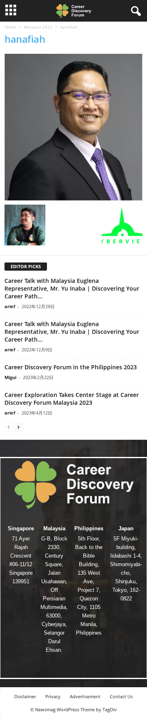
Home (10, 27)
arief (9, 306)
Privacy (52, 696)
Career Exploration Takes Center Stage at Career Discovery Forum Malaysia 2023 (71, 398)
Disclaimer (25, 696)
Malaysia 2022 (38, 27)
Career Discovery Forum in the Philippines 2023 (70, 367)
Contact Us (121, 696)
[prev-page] (8, 427)
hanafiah (24, 39)
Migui (10, 377)
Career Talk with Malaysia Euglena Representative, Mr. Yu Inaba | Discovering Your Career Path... (71, 288)
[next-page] (18, 427)
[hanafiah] (73, 127)
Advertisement (85, 696)
